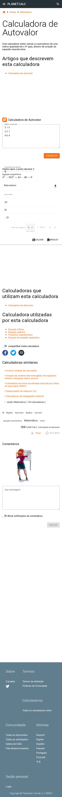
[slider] (18, 171)
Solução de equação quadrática (23, 337)
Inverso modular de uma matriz (21, 370)
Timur (38, 433)
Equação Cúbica (16, 329)
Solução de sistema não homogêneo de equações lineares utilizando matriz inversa (30, 377)
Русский (40, 757)
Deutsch (40, 735)
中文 (38, 761)
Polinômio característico (20, 335)
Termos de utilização (33, 681)
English (40, 739)
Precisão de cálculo (12, 167)
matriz (42, 421)
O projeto (10, 681)
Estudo (12, 12)
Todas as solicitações (17, 739)
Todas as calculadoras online (37, 710)
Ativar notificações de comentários (25, 516)
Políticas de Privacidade (34, 686)
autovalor (38, 413)
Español (40, 744)
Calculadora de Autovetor (20, 305)
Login (8, 786)
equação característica (12, 421)
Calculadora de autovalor (20, 73)
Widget (53, 239)
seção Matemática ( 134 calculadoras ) (26, 402)
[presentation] (17, 177)
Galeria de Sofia (14, 744)
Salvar (38, 239)
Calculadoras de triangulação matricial (25, 396)
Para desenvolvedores (17, 748)
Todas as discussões (17, 735)
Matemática (26, 12)
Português (41, 752)
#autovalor (19, 413)
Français (40, 748)
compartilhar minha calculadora (23, 346)
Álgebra (29, 413)
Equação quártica (16, 332)
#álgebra (9, 413)
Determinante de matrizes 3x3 (21, 391)
